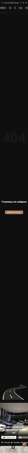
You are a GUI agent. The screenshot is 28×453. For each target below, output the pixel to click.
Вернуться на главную (14, 212)
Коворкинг (17, 442)
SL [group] (8, 8)
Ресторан (7, 442)
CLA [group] (18, 8)
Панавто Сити (10, 437)
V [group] (13, 8)
